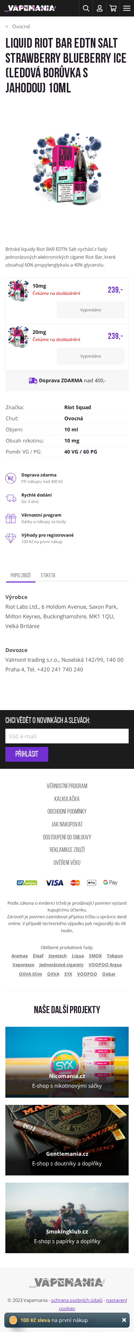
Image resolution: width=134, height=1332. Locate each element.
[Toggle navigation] (127, 8)
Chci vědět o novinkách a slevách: (47, 721)
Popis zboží (21, 576)
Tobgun (115, 956)
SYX (68, 974)
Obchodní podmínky (67, 812)
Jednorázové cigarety (61, 965)
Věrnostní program (67, 787)
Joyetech (58, 956)
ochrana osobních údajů (77, 1300)
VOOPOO (87, 974)
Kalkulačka (67, 799)
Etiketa (48, 576)
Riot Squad (77, 407)
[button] (86, 8)
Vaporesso (23, 965)
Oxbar (108, 974)
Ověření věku (67, 863)
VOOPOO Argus (105, 965)
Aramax (19, 956)
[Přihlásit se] (99, 8)
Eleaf (38, 956)
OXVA (53, 974)
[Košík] (113, 8)
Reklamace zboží (67, 850)
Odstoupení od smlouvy (67, 838)
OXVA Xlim (30, 974)
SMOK (95, 956)
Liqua (78, 956)
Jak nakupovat (67, 825)
